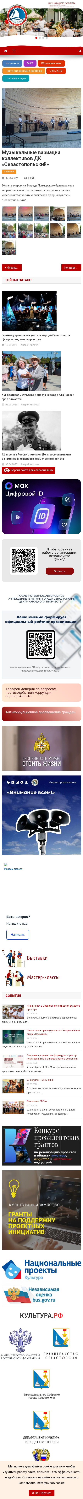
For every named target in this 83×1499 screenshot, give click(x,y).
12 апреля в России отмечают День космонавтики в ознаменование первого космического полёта (36, 456)
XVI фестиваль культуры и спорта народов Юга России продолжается (38, 397)
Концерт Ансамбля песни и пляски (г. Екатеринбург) (72, 267)
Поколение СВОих (37, 1101)
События (9, 171)
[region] (41, 18)
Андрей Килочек (30, 345)
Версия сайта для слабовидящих (31, 470)
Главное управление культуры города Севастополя (36, 337)
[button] (36, 38)
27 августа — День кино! (40, 1080)
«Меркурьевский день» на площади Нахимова (14, 267)
